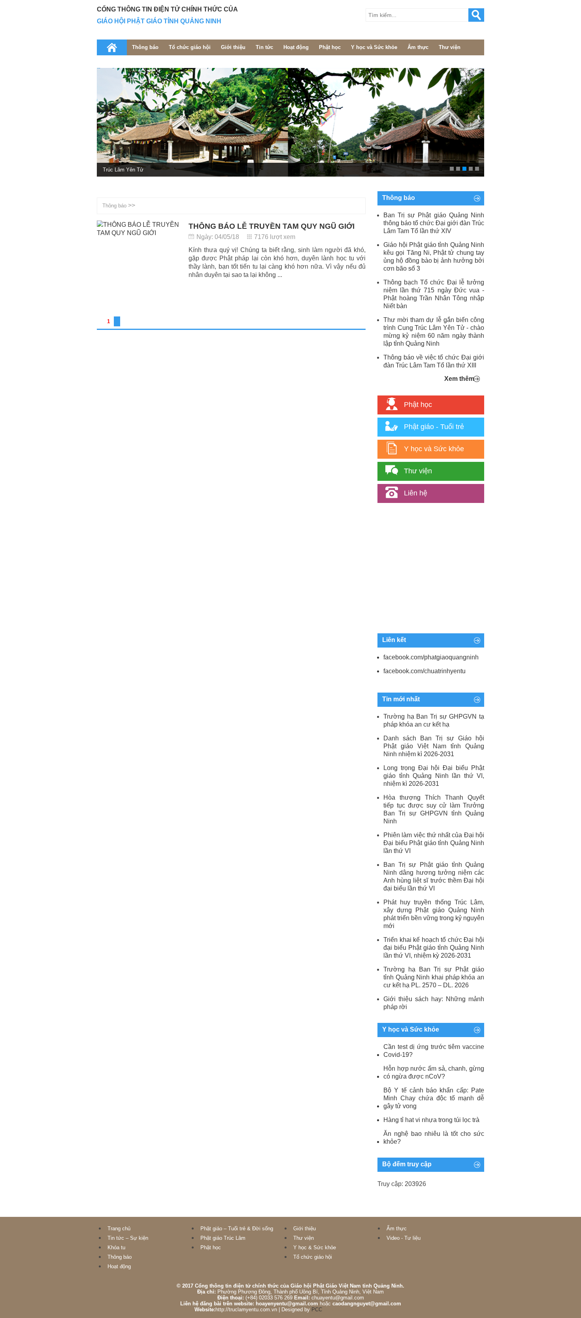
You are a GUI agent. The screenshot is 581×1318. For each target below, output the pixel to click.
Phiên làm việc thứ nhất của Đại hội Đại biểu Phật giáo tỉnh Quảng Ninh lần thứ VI (433, 843)
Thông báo (145, 47)
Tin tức (264, 47)
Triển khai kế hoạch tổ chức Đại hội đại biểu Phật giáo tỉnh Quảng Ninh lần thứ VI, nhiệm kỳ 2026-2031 (433, 947)
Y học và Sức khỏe (374, 47)
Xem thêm (459, 378)
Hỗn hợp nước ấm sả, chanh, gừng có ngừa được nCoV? (433, 1072)
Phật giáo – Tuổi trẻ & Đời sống (236, 1228)
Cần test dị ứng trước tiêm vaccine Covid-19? (433, 1050)
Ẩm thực (417, 47)
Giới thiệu (233, 47)
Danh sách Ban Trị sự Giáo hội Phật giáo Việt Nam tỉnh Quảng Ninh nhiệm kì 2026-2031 (433, 746)
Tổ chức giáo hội (190, 47)
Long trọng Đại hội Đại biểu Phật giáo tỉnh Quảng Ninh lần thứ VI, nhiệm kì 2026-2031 (433, 775)
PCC (316, 1309)
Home (112, 47)
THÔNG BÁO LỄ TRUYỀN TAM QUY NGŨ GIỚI (272, 226)
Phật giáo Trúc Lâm (222, 1238)
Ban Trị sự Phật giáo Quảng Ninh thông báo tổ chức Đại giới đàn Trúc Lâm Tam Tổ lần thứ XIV (433, 223)
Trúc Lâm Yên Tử (123, 170)
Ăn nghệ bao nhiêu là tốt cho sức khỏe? (433, 1137)
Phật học (330, 47)
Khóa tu (116, 1247)
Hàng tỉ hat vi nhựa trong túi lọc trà (431, 1120)
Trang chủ (119, 1228)
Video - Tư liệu (404, 1238)
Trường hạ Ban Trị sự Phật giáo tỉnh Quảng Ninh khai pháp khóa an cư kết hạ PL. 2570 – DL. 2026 (433, 977)
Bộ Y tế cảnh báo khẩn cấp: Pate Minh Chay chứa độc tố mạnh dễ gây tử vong (433, 1098)
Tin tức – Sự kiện (128, 1238)
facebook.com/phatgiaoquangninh (431, 657)
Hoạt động (296, 47)
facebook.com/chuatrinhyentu (424, 671)
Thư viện (449, 47)
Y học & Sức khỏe (314, 1247)
